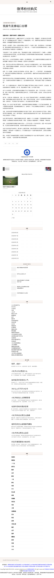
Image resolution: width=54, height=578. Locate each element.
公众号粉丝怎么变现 (16, 334)
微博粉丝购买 (27, 9)
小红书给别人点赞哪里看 (20, 398)
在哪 (5, 143)
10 (12, 204)
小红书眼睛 (14, 344)
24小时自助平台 (15, 305)
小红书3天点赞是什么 (19, 371)
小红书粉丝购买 (26, 564)
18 (16, 208)
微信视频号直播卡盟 (16, 350)
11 (15, 204)
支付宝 (13, 324)
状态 (12, 517)
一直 (12, 479)
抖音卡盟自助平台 (15, 339)
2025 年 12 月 (14, 258)
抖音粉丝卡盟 (14, 351)
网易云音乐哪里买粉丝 (17, 355)
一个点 (13, 463)
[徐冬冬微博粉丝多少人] (6, 169)
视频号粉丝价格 (15, 346)
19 (18, 208)
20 (22, 208)
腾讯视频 (13, 331)
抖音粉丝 (13, 341)
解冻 (12, 476)
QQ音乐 (13, 308)
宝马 (12, 514)
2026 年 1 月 (14, 255)
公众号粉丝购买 (34, 564)
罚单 (12, 505)
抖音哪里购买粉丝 (15, 348)
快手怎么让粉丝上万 (21, 274)
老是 (12, 485)
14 (25, 204)
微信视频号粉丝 (17, 566)
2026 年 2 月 (14, 252)
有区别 (13, 501)
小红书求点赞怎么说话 (19, 433)
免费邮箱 (13, 511)
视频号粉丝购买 (42, 564)
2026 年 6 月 (14, 239)
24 (13, 211)
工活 (12, 546)
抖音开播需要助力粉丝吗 (20, 442)
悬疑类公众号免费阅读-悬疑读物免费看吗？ (23, 287)
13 (21, 204)
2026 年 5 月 (14, 242)
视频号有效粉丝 (15, 332)
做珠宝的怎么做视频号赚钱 (21, 424)
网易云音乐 (14, 329)
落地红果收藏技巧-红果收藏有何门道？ (23, 281)
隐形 (12, 469)
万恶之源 (13, 524)
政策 (12, 540)
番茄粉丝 (13, 325)
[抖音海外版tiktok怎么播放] (48, 169)
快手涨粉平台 (46, 566)
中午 (12, 489)
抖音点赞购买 (25, 566)
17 (12, 208)
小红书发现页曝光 (15, 343)
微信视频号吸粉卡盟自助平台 (9, 22)
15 (27, 204)
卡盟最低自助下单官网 (15, 29)
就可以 (13, 466)
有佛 (12, 543)
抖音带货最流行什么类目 (22, 293)
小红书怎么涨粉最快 (16, 353)
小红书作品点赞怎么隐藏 (20, 415)
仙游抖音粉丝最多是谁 (19, 407)
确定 (12, 527)
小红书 (13, 312)
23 (31, 208)
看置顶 (13, 460)
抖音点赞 (13, 322)
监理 (12, 520)
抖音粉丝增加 (32, 566)
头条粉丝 (13, 337)
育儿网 (13, 492)
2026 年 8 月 (14, 232)
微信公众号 (14, 313)
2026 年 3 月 (14, 248)
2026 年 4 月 (14, 245)
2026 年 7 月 (14, 236)
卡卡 (12, 549)
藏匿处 (13, 536)
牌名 (12, 482)
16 (30, 204)
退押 (12, 533)
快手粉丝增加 (39, 566)
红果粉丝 (13, 327)
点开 (12, 530)
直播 (4, 35)
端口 (21, 35)
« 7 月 (12, 218)
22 (28, 208)
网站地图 (25, 571)
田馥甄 (13, 498)
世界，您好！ (16, 364)
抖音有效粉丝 (14, 320)
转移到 (13, 457)
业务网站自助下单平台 (17, 336)
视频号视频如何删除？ (9, 187)
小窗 (12, 508)
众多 (12, 473)
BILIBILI (13, 307)
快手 (12, 317)
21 (24, 208)
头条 (12, 310)
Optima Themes (15, 560)
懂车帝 (13, 319)
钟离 (12, 495)
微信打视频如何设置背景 (22, 267)
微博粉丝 (13, 315)
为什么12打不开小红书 (19, 389)
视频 (11, 35)
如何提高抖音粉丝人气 (19, 380)
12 (18, 204)
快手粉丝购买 (18, 564)
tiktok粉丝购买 (9, 566)
